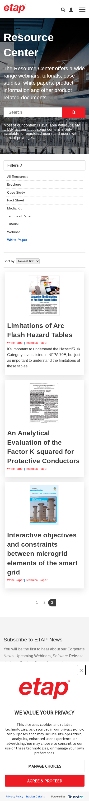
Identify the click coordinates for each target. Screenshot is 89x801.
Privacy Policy (14, 796)
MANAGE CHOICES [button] (44, 766)
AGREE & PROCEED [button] (44, 781)
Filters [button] (13, 165)
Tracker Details (35, 796)
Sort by (10, 261)
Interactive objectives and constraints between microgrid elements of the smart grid (42, 553)
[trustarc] (75, 796)
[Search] (73, 112)
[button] (81, 670)
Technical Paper (36, 342)
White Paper (15, 342)
